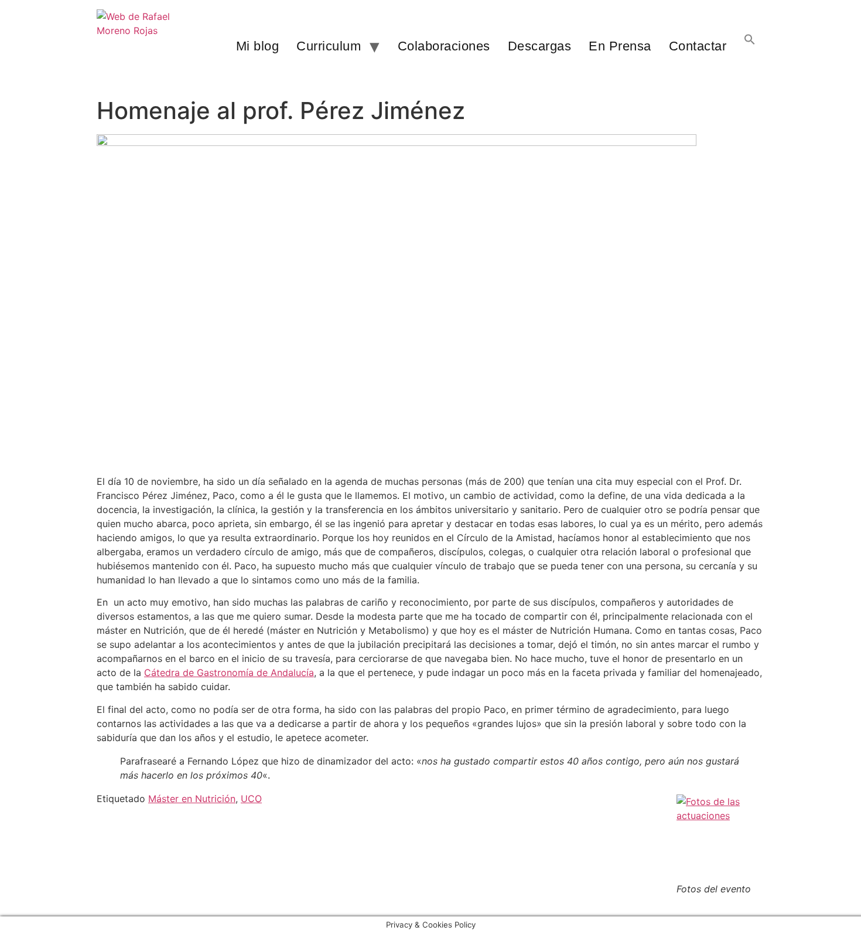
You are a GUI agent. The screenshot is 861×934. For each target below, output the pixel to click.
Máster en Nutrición (191, 798)
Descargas (540, 46)
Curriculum (328, 46)
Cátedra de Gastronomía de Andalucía (229, 672)
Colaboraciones (444, 46)
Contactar (698, 46)
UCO (251, 798)
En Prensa (620, 46)
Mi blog (257, 46)
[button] (749, 46)
